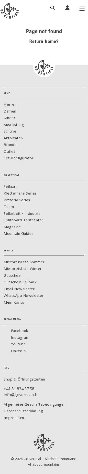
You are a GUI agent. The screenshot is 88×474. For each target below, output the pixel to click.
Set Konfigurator (18, 157)
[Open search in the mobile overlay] (52, 7)
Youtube (18, 343)
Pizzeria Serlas (17, 199)
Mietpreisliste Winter (23, 268)
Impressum (14, 417)
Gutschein (13, 275)
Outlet (9, 151)
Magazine (12, 226)
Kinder (9, 117)
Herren (10, 104)
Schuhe (10, 131)
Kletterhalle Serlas (20, 193)
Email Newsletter (19, 288)
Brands (10, 144)
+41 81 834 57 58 (19, 389)
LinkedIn (18, 350)
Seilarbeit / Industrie (22, 213)
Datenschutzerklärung (23, 410)
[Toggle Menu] (82, 9)
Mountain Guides (19, 233)
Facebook (19, 330)
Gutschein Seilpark (20, 281)
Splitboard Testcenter (24, 219)
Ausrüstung (14, 124)
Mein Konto (14, 302)
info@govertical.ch (20, 394)
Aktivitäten (13, 137)
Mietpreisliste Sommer (24, 261)
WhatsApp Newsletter (24, 295)
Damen (10, 111)
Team (9, 206)
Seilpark (11, 186)
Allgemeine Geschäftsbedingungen (35, 404)
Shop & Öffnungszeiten (24, 379)
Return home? (44, 41)
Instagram (19, 337)
